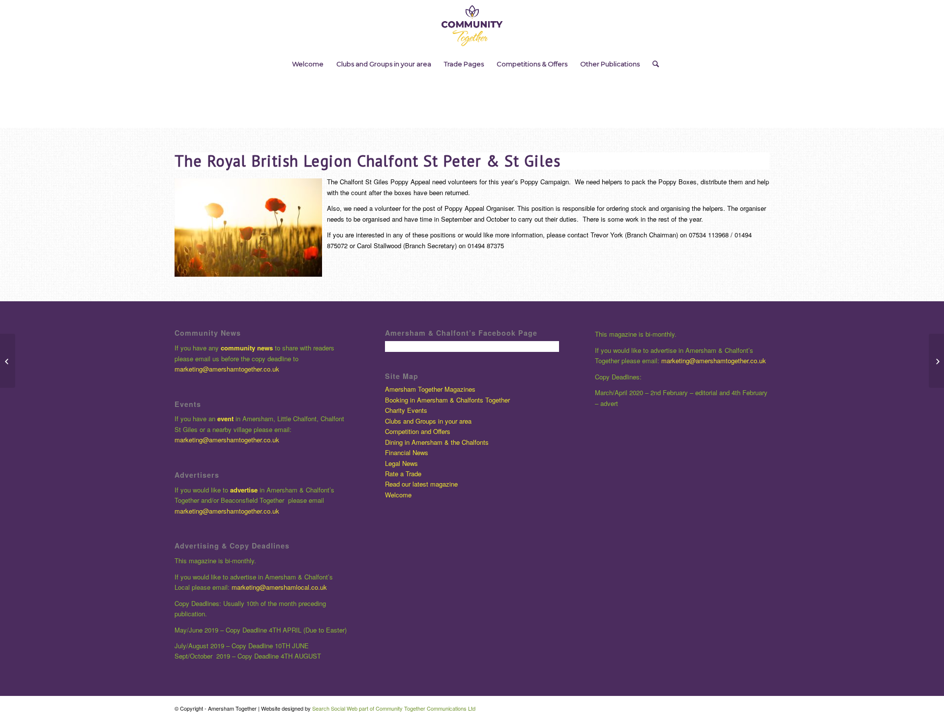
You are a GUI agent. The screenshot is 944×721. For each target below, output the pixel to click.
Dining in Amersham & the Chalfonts (437, 442)
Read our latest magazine (421, 484)
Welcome (398, 494)
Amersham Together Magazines (430, 389)
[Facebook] (903, 26)
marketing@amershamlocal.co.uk (279, 587)
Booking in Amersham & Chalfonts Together (447, 399)
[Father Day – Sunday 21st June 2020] (7, 361)
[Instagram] (918, 26)
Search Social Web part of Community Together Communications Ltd (393, 708)
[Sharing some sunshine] (936, 361)
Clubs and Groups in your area (428, 421)
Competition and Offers (417, 431)
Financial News (406, 452)
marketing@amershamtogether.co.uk (228, 369)
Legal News (401, 463)
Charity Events (406, 410)
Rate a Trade (403, 473)
